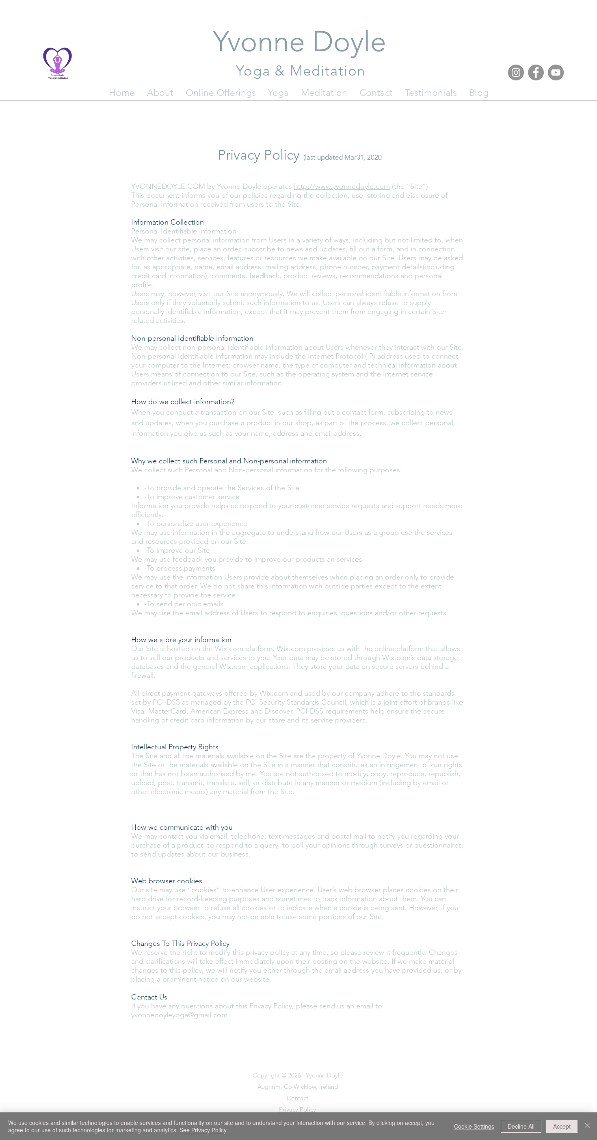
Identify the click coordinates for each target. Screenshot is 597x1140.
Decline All (521, 1126)
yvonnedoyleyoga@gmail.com (179, 1014)
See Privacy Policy (203, 1130)
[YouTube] (556, 72)
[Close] (587, 1126)
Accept (562, 1126)
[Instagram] (516, 72)
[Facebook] (536, 72)
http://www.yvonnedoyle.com (342, 186)
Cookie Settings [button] (474, 1126)
